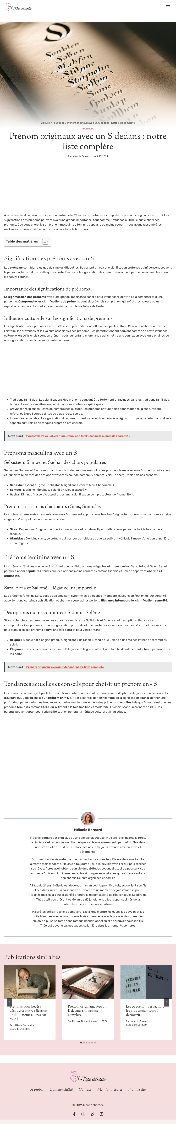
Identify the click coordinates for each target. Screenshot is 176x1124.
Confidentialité (61, 1089)
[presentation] (30, 982)
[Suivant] (166, 1002)
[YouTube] (83, 1114)
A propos (37, 1089)
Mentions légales (109, 1089)
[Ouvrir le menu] (168, 6)
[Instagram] (101, 1114)
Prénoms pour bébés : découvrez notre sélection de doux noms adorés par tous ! (28, 1013)
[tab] (81, 1043)
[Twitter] (92, 1114)
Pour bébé (88, 129)
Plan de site (137, 1089)
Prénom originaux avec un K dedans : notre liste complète (87, 1010)
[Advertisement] (88, 188)
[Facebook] (74, 1114)
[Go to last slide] (9, 1002)
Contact (85, 1089)
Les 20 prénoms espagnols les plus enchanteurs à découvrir (145, 1010)
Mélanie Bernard (81, 156)
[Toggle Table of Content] (43, 242)
